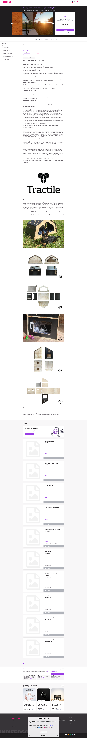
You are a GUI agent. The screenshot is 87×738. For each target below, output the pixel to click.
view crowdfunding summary (65, 33)
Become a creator (72, 721)
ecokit (25, 9)
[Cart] (75, 2)
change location (48, 4)
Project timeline (4, 64)
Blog (59, 721)
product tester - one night (53, 507)
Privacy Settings (26, 734)
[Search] (37, 2)
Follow (65, 30)
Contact (59, 719)
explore (48, 686)
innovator (4, 55)
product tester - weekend (7, 53)
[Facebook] (12, 723)
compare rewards (29, 434)
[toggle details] (35, 710)
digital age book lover (6, 50)
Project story (4, 43)
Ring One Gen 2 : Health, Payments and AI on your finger (43, 705)
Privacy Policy (14, 734)
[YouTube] (15, 723)
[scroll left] (12, 23)
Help (47, 671)
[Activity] (77, 2)
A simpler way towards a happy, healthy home (40, 8)
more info (24, 50)
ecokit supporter (6, 47)
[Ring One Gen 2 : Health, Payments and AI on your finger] (43, 694)
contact (28, 50)
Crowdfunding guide (53, 671)
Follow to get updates (54, 679)
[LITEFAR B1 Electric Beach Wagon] (57, 694)
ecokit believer (5, 58)
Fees (69, 719)
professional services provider (8, 56)
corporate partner (6, 59)
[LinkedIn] (18, 723)
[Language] (72, 2)
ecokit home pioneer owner (7, 61)
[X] (13, 723)
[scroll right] (53, 23)
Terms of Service (20, 734)
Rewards (3, 45)
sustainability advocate (52, 463)
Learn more (30, 678)
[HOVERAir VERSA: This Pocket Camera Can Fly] (29, 694)
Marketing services (72, 720)
